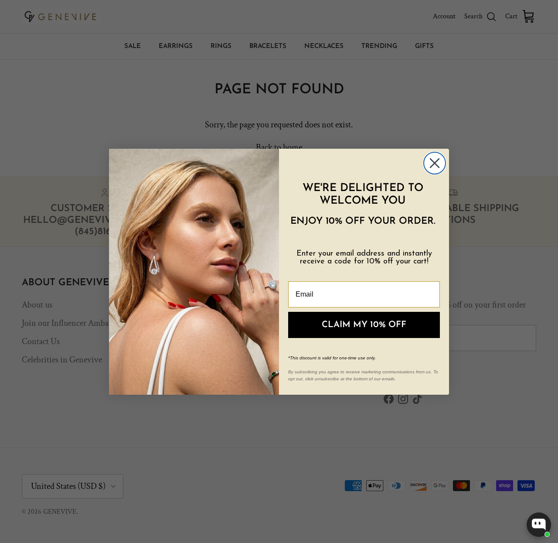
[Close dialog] (435, 163)
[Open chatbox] (539, 524)
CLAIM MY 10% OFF (364, 325)
